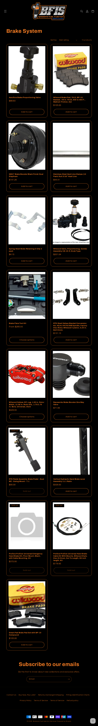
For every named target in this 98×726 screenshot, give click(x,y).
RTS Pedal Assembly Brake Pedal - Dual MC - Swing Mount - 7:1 (26, 480)
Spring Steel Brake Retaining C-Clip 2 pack (25, 250)
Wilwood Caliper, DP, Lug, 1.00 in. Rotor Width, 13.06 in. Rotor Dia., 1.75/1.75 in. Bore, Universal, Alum (26, 404)
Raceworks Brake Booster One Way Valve (68, 403)
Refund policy (72, 700)
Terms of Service (41, 700)
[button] (5, 11)
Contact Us (11, 695)
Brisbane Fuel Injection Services (44, 721)
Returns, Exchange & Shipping (51, 695)
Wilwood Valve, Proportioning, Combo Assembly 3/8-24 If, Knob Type (70, 250)
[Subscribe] (68, 679)
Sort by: (54, 40)
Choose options (26, 340)
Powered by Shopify (64, 721)
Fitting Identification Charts (78, 695)
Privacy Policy (25, 700)
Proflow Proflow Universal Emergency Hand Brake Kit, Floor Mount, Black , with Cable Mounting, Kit (26, 556)
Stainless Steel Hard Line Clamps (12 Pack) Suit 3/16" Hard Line (69, 175)
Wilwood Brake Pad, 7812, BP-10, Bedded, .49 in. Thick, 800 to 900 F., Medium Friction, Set (69, 99)
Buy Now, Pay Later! (27, 695)
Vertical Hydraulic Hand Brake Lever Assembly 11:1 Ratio (69, 480)
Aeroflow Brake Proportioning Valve (25, 97)
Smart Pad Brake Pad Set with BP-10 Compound (25, 634)
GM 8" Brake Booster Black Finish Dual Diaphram (26, 175)
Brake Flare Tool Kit (17, 323)
